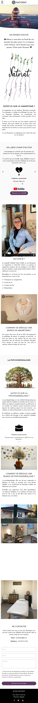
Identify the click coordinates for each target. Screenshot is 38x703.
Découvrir (13, 21)
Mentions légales (19, 697)
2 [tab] (17, 183)
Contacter (24, 21)
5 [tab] (22, 183)
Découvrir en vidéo (18, 193)
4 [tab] (20, 183)
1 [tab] (15, 183)
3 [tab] (20, 441)
